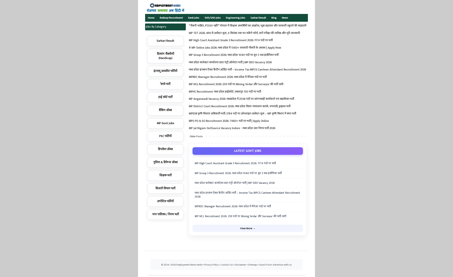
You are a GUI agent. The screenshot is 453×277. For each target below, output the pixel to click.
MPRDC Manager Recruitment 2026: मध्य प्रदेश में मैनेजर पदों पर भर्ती (228, 77)
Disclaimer (240, 265)
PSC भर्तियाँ (165, 136)
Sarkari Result (258, 18)
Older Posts (196, 136)
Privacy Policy (211, 265)
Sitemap (252, 265)
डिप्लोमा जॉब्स (165, 149)
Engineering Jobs (235, 18)
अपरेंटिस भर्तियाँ (165, 201)
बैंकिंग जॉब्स (165, 110)
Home (151, 18)
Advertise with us (282, 265)
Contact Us (227, 265)
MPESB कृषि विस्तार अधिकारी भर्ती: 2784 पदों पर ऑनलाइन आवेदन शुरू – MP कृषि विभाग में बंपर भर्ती (242, 113)
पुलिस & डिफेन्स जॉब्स (165, 162)
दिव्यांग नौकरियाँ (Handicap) (165, 56)
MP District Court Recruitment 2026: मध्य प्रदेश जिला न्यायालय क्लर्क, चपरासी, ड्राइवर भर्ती (239, 106)
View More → (248, 228)
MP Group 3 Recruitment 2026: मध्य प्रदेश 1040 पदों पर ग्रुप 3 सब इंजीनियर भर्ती (234, 55)
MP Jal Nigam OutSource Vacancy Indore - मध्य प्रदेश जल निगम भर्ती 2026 (232, 128)
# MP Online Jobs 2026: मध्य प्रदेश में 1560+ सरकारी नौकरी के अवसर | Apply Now (235, 48)
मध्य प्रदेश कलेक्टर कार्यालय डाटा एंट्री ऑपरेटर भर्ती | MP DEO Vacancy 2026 (230, 62)
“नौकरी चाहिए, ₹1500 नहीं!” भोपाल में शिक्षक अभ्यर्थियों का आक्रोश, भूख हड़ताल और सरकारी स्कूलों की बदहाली (247, 26)
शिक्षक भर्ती (165, 175)
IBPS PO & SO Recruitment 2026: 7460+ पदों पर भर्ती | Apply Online (229, 121)
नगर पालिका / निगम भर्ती (165, 214)
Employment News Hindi (189, 265)
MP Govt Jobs (165, 123)
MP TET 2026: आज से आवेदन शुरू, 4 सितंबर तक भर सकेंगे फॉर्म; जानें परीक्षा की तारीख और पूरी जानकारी (244, 33)
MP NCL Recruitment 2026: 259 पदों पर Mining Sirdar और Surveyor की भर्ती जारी (236, 84)
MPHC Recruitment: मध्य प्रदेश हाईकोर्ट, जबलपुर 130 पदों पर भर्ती (225, 92)
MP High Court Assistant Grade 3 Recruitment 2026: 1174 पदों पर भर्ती (231, 40)
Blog (274, 18)
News (285, 18)
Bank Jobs (193, 18)
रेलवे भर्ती (165, 84)
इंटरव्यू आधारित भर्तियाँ (165, 70)
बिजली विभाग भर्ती (165, 188)
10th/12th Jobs (213, 18)
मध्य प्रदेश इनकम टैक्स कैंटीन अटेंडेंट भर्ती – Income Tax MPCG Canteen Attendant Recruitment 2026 (247, 70)
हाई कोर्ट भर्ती (165, 97)
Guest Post (265, 265)
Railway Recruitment (171, 18)
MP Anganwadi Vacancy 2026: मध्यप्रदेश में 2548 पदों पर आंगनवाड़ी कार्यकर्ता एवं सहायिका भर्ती (241, 99)
